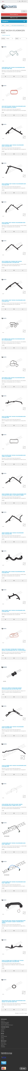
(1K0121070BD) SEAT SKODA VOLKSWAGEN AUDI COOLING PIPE (13, 727)
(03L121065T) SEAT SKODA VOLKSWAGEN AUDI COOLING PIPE (13, 300)
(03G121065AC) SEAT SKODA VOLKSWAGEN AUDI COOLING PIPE (13, 145)
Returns (2, 1030)
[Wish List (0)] (22, 1)
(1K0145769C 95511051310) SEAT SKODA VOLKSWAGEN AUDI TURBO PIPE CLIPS (12, 805)
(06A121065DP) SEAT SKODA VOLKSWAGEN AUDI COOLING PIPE (13, 533)
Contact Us (3, 1028)
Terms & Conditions (5, 1023)
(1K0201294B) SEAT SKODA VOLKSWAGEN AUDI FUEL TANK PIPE (14, 882)
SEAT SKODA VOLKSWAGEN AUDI (18, 25)
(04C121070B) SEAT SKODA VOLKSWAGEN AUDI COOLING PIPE (14, 417)
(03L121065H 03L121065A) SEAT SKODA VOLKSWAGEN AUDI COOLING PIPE (12, 262)
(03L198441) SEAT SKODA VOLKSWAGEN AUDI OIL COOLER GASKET (13, 378)
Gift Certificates (4, 1036)
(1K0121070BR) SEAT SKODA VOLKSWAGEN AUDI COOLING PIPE (14, 766)
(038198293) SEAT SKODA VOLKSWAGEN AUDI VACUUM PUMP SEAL (13, 68)
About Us (3, 1021)
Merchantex (9, 1052)
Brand (7, 25)
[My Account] (20, 1)
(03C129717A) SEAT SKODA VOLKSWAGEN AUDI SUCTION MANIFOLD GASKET (14, 107)
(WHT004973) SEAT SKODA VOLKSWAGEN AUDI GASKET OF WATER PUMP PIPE (13, 1001)
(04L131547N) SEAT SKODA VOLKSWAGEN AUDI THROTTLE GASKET (14, 456)
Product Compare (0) (6, 35)
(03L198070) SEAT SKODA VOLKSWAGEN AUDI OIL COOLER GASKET (13, 339)
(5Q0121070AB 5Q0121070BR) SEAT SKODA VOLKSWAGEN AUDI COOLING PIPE (13, 961)
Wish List (2, 1045)
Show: (17, 38)
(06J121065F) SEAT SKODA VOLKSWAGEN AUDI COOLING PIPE (13, 611)
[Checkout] (25, 1)
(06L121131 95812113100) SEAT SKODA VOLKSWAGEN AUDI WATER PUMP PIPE (12, 688)
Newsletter (3, 1046)
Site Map (2, 1031)
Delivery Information (5, 1022)
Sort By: (3, 38)
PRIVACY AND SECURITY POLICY (7, 1025)
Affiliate (2, 1037)
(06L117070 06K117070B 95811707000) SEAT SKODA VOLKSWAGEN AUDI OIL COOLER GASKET (14, 649)
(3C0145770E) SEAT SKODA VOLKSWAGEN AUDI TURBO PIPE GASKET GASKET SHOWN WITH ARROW (13, 921)
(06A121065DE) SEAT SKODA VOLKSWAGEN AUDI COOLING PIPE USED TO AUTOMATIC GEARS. (14, 494)
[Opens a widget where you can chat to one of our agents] (23, 1068)
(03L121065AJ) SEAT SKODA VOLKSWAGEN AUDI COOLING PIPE (14, 184)
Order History (3, 1044)
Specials (2, 1039)
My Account (3, 1042)
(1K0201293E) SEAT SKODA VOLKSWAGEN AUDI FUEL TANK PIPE (13, 843)
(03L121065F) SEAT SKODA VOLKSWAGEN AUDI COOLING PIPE (13, 223)
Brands (2, 1035)
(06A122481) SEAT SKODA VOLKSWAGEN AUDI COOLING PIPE (13, 572)
